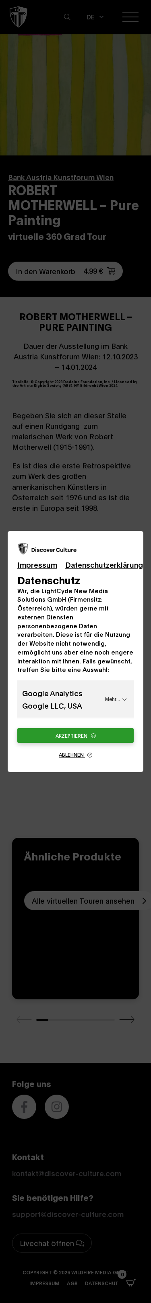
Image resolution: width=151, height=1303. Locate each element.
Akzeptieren (72, 735)
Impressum (37, 564)
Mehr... (112, 699)
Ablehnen (72, 754)
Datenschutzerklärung (104, 564)
